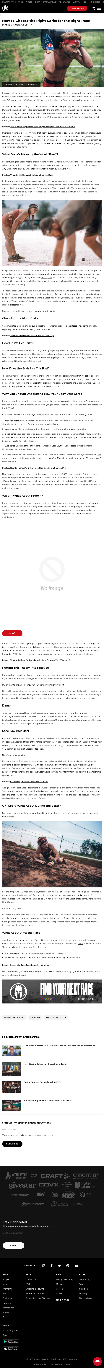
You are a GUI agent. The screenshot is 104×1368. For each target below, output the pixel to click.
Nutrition (7, 1303)
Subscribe (12, 1144)
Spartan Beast (48, 136)
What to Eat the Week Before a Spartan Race (31, 175)
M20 (84, 2)
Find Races (77, 8)
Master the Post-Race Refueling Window (29, 965)
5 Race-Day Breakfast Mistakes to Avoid (29, 781)
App (4, 1335)
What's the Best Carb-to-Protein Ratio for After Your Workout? (40, 660)
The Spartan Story (64, 1279)
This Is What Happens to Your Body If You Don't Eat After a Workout (42, 126)
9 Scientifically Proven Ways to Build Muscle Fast (48, 1100)
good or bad (8, 188)
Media (59, 1284)
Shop (12, 633)
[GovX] (49, 1185)
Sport (81, 1284)
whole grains (50, 274)
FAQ (28, 1284)
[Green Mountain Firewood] (67, 1185)
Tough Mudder (25, 2)
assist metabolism (31, 510)
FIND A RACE (62, 1300)
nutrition (35, 1017)
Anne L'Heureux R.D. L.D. (16, 25)
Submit (13, 1245)
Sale (5, 1317)
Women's (7, 1289)
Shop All (7, 1279)
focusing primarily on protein (71, 401)
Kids (5, 1293)
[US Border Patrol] (59, 1204)
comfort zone (91, 106)
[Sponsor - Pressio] (55, 1194)
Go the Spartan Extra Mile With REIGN (42, 1082)
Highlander (94, 2)
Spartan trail (49, 2)
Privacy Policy (41, 1364)
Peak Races (64, 2)
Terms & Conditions (60, 1364)
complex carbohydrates (28, 274)
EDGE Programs (10, 1330)
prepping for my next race (83, 93)
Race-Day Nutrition (56, 1017)
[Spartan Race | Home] (5, 8)
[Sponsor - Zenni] (78, 1204)
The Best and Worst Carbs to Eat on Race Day (32, 335)
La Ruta (76, 2)
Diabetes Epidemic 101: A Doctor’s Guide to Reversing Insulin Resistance (59, 1046)
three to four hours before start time (24, 379)
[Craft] (55, 1175)
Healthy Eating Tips (14, 1017)
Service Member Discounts (38, 1298)
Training (83, 1293)
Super (56, 143)
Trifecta (53, 106)
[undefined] (34, 1175)
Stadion (66, 100)
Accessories (8, 1308)
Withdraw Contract (35, 1293)
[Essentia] (86, 1175)
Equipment (8, 1298)
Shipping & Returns (35, 1289)
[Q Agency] (86, 1194)
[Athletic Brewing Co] (16, 1175)
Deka (37, 2)
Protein (5, 503)
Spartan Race (9, 2)
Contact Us (31, 1279)
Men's (5, 1284)
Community (85, 1279)
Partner (59, 1293)
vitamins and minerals (56, 765)
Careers (59, 1289)
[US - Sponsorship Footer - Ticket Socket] (33, 1204)
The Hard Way (85, 1298)
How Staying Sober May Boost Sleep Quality (46, 1064)
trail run (42, 117)
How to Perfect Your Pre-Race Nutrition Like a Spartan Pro (38, 468)
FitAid (80, 943)
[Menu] (99, 8)
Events (6, 1312)
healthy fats (46, 277)
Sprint (30, 143)
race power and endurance (88, 503)
